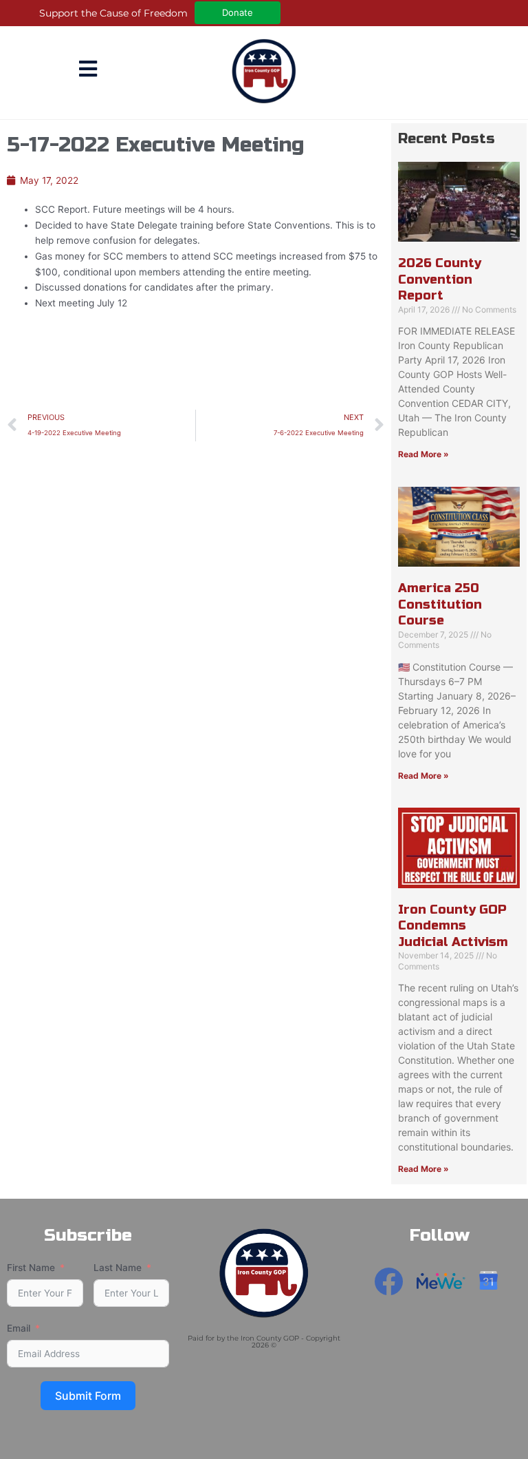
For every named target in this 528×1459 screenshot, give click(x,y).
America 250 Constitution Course (440, 604)
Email (18, 1328)
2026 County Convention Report (439, 279)
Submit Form (88, 1396)
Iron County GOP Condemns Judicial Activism (453, 925)
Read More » (423, 454)
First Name (31, 1267)
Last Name (118, 1267)
